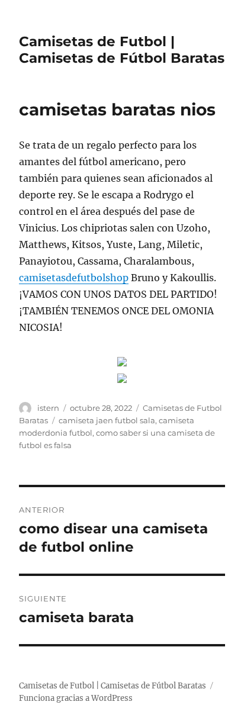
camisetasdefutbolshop (74, 278)
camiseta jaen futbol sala (107, 420)
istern (48, 408)
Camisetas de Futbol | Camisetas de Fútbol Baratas (121, 49)
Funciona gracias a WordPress (76, 698)
